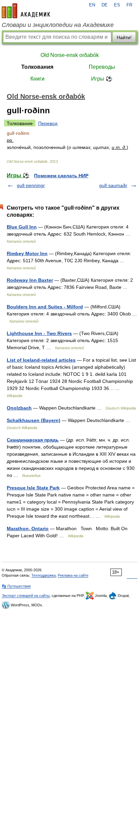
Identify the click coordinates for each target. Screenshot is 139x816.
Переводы (102, 67)
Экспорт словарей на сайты (26, 596)
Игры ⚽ (101, 79)
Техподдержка (43, 575)
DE (105, 5)
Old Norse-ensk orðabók (69, 55)
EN (92, 5)
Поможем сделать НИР (61, 175)
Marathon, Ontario (28, 528)
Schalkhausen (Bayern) (33, 420)
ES (117, 5)
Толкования (37, 67)
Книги (37, 79)
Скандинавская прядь (33, 440)
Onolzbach (19, 408)
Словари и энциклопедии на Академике (58, 25)
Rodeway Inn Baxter (30, 280)
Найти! (124, 37)
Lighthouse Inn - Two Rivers (39, 333)
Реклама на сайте (73, 575)
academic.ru (26, 10)
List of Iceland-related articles (41, 360)
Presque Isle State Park (33, 487)
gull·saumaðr (113, 185)
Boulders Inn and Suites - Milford (45, 306)
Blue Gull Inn (22, 227)
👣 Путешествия (16, 586)
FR (129, 5)
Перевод (47, 123)
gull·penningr (31, 185)
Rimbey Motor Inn (27, 253)
